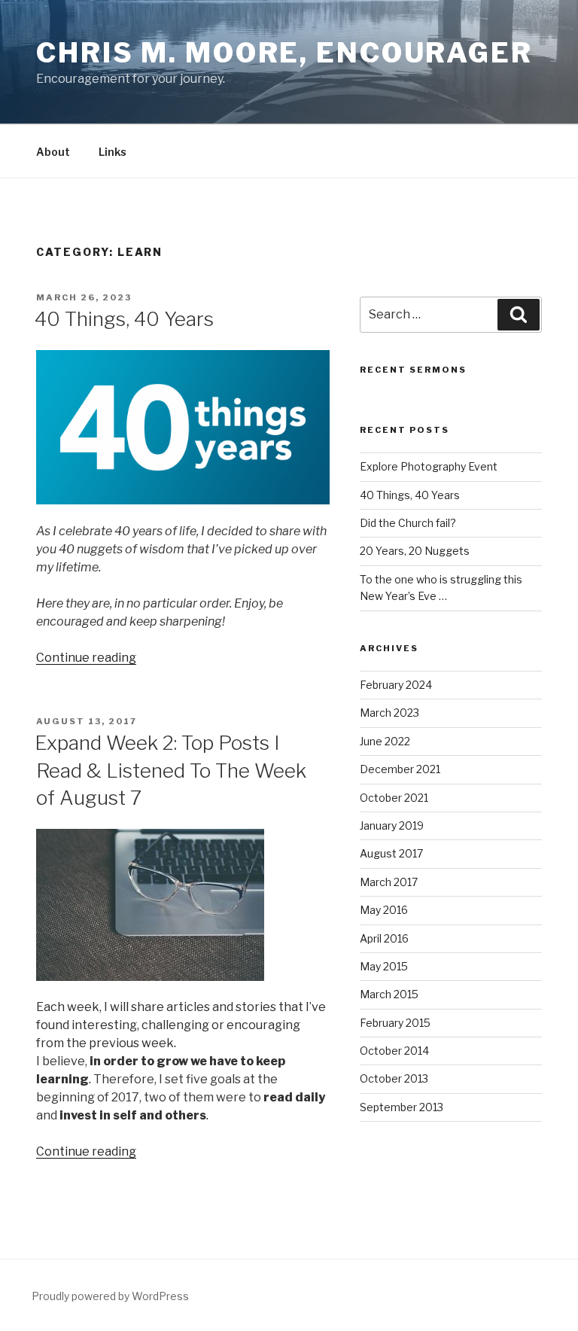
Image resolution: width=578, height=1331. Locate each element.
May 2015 (384, 966)
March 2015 (389, 994)
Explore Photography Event (428, 466)
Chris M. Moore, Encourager (284, 52)
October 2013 (394, 1078)
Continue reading (86, 657)
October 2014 (394, 1050)
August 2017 (391, 853)
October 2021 (394, 797)
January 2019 (392, 825)
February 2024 (396, 684)
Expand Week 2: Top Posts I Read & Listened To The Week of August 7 (170, 770)
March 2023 (389, 712)
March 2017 (389, 882)
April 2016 (384, 938)
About (53, 151)
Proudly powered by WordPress (110, 1296)
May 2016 (384, 909)
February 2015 (395, 1022)
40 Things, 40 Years (124, 318)
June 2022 (385, 741)
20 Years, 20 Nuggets (415, 550)
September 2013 (401, 1107)
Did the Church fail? (408, 522)
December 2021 (400, 769)
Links (112, 151)
